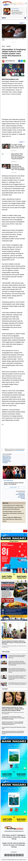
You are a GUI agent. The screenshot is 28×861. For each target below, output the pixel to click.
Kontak (4, 837)
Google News (20, 450)
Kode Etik (9, 843)
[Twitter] (8, 855)
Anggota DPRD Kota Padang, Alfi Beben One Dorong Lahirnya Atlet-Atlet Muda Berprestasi (17, 656)
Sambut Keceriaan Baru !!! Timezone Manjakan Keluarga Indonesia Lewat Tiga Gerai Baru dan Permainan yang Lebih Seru (12, 723)
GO (25, 531)
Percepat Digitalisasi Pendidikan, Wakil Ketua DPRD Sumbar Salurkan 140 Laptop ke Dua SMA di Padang (14, 642)
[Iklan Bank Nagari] (14, 779)
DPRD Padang (5, 835)
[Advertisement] (14, 106)
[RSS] (22, 855)
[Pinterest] (11, 855)
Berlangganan (21, 835)
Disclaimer (9, 837)
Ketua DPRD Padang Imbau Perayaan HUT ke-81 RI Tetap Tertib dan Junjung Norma (17, 683)
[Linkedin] (17, 855)
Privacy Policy (17, 837)
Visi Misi (23, 837)
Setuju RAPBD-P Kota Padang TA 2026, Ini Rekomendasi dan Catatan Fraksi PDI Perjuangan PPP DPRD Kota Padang (13, 718)
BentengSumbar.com (13, 859)
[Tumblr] (19, 855)
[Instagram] (14, 855)
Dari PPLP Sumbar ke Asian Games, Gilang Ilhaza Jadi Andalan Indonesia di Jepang (13, 513)
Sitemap (14, 839)
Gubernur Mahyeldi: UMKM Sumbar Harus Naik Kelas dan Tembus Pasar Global (12, 519)
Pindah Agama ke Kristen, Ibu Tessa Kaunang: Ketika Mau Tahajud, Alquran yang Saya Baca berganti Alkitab (13, 709)
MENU (4, 18)
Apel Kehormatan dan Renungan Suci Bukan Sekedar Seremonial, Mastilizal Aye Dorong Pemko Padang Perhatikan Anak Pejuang (17, 670)
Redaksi (4, 843)
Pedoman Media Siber (19, 843)
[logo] (14, 829)
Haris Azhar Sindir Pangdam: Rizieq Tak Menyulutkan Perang (20, 495)
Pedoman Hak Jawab (8, 845)
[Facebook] (5, 855)
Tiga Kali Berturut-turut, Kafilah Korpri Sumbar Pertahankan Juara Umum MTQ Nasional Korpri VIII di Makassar (13, 507)
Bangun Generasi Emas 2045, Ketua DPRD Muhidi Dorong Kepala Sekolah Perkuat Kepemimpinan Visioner (13, 732)
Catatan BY (13, 835)
